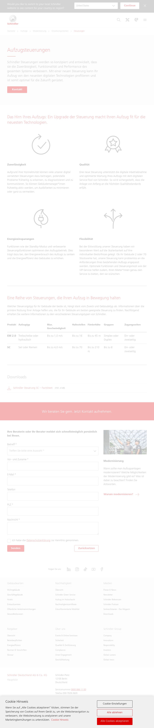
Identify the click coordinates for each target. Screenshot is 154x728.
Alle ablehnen (114, 712)
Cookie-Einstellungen (115, 704)
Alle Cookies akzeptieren (115, 721)
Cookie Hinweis (59, 720)
